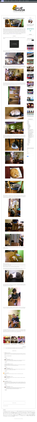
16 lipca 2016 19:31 (11, 368)
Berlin (25, 411)
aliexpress (5, 411)
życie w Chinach (13, 416)
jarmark (30, 412)
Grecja (7, 412)
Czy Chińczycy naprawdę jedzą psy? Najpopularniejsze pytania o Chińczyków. (30, 80)
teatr (5, 415)
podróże (20, 414)
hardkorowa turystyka (15, 412)
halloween (8, 412)
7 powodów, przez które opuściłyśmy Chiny (30, 101)
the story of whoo (7, 415)
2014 (28, 144)
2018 (28, 122)
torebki (11, 415)
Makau (11, 413)
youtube (23, 415)
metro (21, 413)
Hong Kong (25, 412)
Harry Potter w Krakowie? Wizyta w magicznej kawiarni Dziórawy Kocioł (7, 344)
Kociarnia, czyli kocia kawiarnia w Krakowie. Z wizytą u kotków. (14, 344)
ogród (8, 414)
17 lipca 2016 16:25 (11, 376)
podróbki (17, 414)
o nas (5, 414)
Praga (34, 414)
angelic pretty (9, 411)
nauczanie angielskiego (33, 413)
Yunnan (25, 415)
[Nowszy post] (3, 402)
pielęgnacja (14, 414)
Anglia (10, 411)
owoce (12, 414)
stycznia (29, 142)
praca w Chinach (32, 414)
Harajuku (11, 412)
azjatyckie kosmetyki (20, 411)
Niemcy (3, 414)
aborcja (3, 411)
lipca (28, 128)
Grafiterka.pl (22, 418)
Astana (13, 411)
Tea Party (4, 415)
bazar (24, 411)
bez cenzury (28, 411)
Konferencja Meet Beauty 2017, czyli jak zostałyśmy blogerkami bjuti (21, 344)
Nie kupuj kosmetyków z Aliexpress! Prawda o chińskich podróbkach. (30, 50)
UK (18, 415)
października (29, 126)
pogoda (21, 414)
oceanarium (7, 414)
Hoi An (21, 412)
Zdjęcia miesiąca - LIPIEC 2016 (30, 131)
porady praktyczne (27, 414)
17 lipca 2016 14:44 (9, 381)
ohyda (9, 414)
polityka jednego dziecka (24, 414)
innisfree (27, 412)
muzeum (25, 413)
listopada (29, 125)
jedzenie (32, 412)
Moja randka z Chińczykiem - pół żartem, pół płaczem (30, 108)
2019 (28, 121)
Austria (16, 411)
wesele (20, 415)
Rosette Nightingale (6, 381)
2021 (28, 120)
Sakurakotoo (6, 352)
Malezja (13, 413)
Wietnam (22, 415)
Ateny (14, 411)
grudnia (29, 124)
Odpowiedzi (6, 358)
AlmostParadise (7, 359)
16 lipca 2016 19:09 (8, 352)
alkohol (7, 411)
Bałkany (23, 411)
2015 (28, 143)
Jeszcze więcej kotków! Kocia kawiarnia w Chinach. (13, 18)
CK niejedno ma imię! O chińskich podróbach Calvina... (31, 137)
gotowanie (5, 412)
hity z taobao (19, 412)
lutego (28, 141)
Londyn (5, 413)
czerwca (29, 138)
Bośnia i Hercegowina (30, 411)
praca (29, 414)
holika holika (23, 412)
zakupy (34, 415)
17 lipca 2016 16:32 (11, 386)
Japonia (29, 412)
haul (17, 412)
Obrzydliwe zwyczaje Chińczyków (31, 132)
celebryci (33, 411)
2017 (28, 123)
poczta (16, 414)
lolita (3, 413)
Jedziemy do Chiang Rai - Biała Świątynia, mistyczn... (30, 134)
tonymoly (10, 415)
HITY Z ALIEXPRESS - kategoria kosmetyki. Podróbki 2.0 (30, 94)
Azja (17, 411)
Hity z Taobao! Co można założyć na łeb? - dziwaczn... (30, 130)
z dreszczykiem (27, 415)
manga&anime (16, 413)
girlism (3, 412)
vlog (19, 415)
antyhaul (12, 411)
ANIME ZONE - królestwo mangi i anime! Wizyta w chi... (31, 135)
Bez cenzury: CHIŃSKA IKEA (30, 129)
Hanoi (10, 412)
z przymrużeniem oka (31, 415)
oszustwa (11, 414)
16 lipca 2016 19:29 (11, 359)
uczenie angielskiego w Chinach (15, 415)
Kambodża (34, 412)
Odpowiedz (5, 374)
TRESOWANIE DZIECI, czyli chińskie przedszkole (30, 65)
